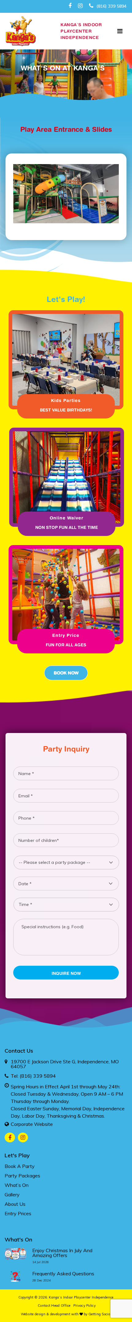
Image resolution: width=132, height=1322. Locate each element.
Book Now (66, 672)
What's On (18, 1239)
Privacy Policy (84, 1305)
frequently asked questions (63, 1273)
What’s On (17, 1185)
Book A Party (20, 1166)
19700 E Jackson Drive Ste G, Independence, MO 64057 (65, 1063)
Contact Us (19, 1050)
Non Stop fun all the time (66, 527)
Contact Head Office (54, 1305)
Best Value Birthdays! (66, 410)
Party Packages (22, 1176)
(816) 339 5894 (110, 6)
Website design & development (45, 1314)
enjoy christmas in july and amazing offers (62, 1252)
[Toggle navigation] (119, 31)
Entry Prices (18, 1213)
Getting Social (99, 1314)
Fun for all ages (66, 644)
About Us (15, 1204)
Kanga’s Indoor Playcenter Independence (81, 1297)
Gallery (12, 1194)
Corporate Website (32, 1124)
